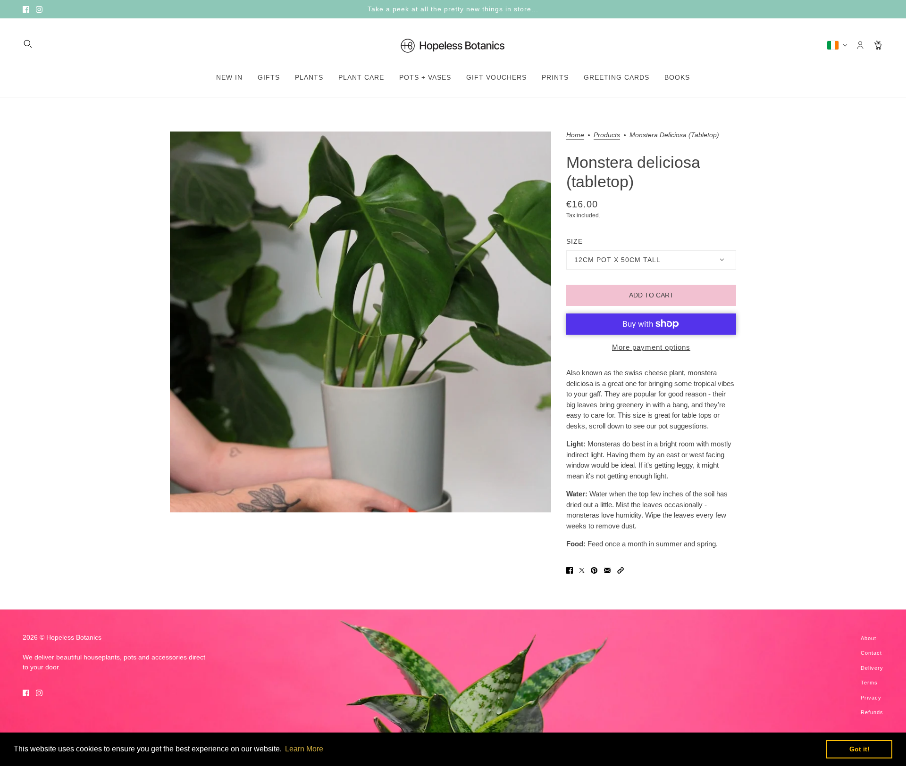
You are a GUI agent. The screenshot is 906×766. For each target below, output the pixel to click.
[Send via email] (607, 570)
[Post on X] (582, 570)
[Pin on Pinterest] (594, 570)
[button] (620, 570)
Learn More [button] (304, 749)
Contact (871, 653)
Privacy (871, 697)
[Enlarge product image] (360, 322)
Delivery (872, 668)
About (868, 638)
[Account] (860, 45)
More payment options (651, 347)
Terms (869, 682)
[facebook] (26, 9)
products (607, 135)
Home (575, 135)
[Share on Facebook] (569, 570)
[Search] (28, 44)
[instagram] (39, 9)
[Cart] (878, 45)
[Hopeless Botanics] (453, 45)
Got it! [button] (859, 749)
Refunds (872, 712)
